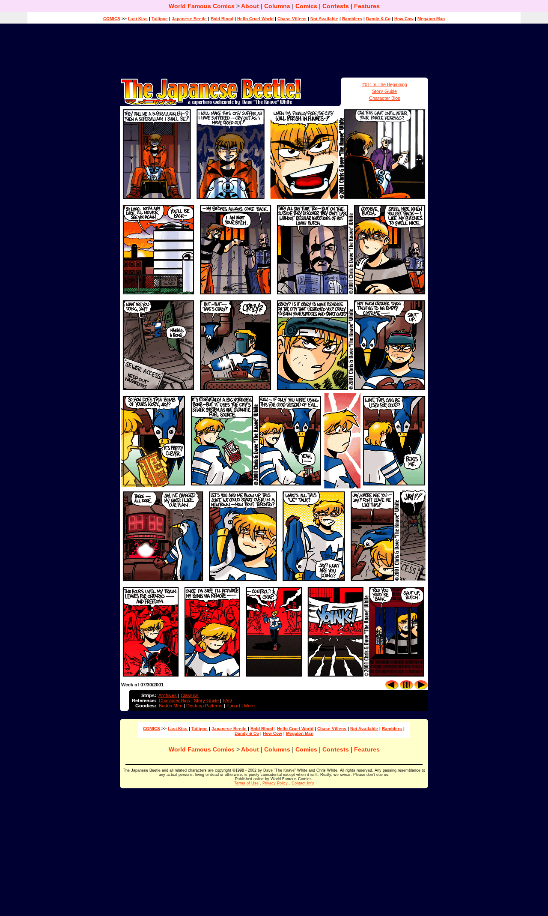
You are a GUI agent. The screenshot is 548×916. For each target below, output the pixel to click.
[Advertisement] (274, 50)
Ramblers (352, 18)
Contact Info (303, 783)
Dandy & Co (378, 18)
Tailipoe (160, 18)
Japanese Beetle (189, 18)
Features (367, 6)
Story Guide (384, 91)
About (250, 6)
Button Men (170, 705)
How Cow (404, 18)
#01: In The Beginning (384, 84)
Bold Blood (222, 18)
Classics (190, 695)
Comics (306, 6)
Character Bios (384, 98)
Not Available (324, 18)
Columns (277, 6)
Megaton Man (431, 18)
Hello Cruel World (255, 18)
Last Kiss (138, 18)
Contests (335, 6)
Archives (167, 695)
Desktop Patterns (204, 705)
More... (251, 705)
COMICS (111, 18)
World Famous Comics (202, 6)
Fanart (233, 705)
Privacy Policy (275, 783)
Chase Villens (292, 18)
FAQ (227, 700)
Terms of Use (246, 783)
